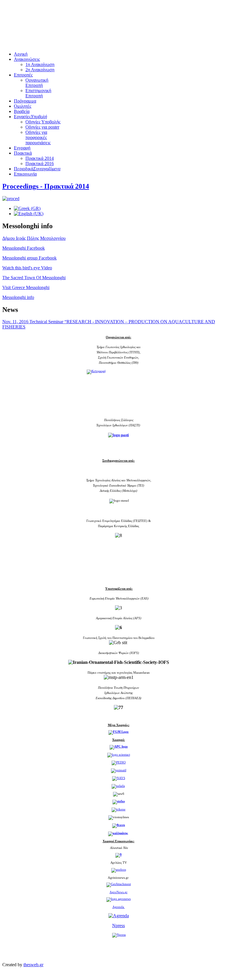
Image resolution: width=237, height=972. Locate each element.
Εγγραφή (22, 147)
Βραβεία (21, 111)
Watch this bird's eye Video (27, 267)
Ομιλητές (22, 106)
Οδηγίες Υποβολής (42, 121)
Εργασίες (30, 116)
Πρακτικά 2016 (39, 163)
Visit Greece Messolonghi (25, 287)
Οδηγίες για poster (42, 127)
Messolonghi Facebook (23, 248)
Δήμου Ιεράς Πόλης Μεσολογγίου (34, 238)
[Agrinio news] (118, 884)
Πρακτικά (23, 153)
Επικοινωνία (25, 173)
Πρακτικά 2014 (39, 158)
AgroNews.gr (118, 892)
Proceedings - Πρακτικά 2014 (45, 186)
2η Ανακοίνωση (39, 69)
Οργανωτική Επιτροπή (36, 83)
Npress (118, 925)
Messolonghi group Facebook (29, 257)
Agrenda (118, 907)
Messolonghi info (18, 297)
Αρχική (20, 54)
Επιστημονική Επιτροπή (38, 93)
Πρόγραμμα (25, 100)
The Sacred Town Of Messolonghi (34, 277)
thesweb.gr (33, 964)
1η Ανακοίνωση (39, 64)
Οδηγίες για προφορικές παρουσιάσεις (38, 137)
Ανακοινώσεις (27, 59)
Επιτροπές (23, 74)
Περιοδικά (37, 168)
